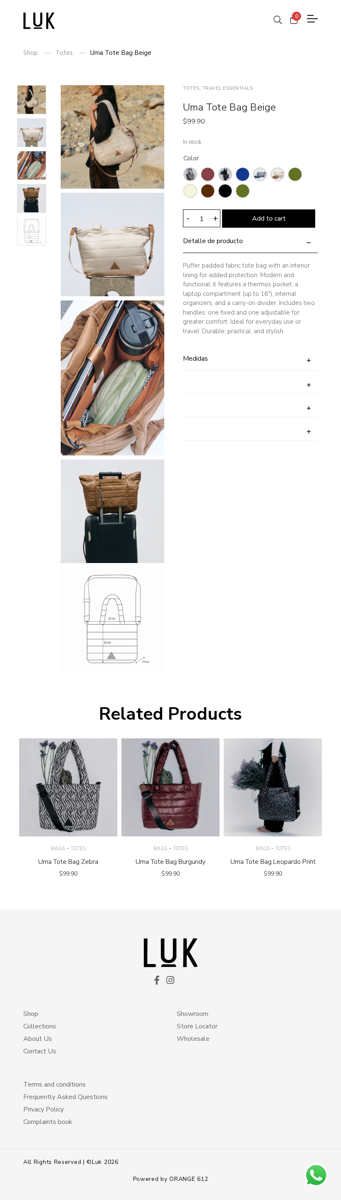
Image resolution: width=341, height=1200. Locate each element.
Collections (39, 1026)
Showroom (192, 1013)
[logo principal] (38, 20)
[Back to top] (22, 1178)
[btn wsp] (316, 1175)
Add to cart (269, 218)
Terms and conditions (54, 1084)
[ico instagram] (170, 981)
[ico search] (277, 18)
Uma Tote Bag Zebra (68, 861)
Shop (30, 53)
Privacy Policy (43, 1109)
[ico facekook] (157, 981)
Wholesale (193, 1038)
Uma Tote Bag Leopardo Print (273, 861)
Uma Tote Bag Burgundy (170, 861)
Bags (58, 848)
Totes (64, 53)
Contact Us (39, 1051)
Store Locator (197, 1026)
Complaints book (47, 1121)
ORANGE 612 (188, 1179)
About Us (37, 1038)
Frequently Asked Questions (65, 1097)
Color (191, 158)
